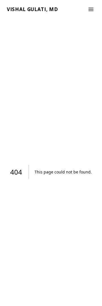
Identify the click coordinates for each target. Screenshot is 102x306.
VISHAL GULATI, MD (32, 9)
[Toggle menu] (91, 9)
